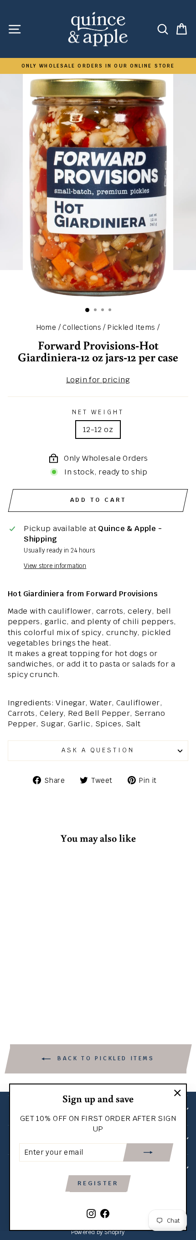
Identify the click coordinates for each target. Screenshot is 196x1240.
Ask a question (98, 750)
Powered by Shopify (97, 1232)
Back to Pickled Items (104, 1059)
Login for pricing (98, 380)
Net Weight (98, 412)
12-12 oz (98, 429)
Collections (81, 327)
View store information (55, 566)
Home (46, 327)
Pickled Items (131, 327)
